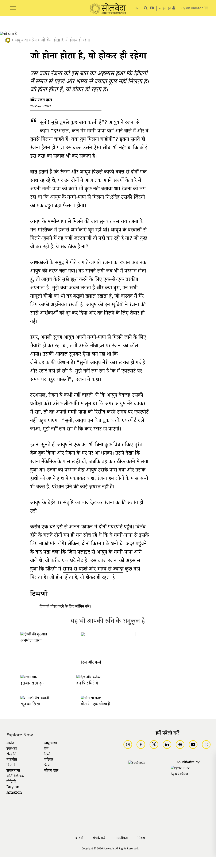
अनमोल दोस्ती (31, 641)
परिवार (48, 760)
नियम (141, 838)
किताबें (11, 766)
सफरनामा (13, 771)
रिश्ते (47, 755)
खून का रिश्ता (30, 704)
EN (137, 9)
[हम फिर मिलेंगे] (88, 678)
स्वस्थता (12, 749)
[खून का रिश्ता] (34, 698)
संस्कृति (11, 755)
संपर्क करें (99, 838)
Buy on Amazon (14, 790)
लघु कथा (21, 40)
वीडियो (11, 782)
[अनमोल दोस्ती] (33, 635)
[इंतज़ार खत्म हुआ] (29, 678)
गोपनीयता (121, 838)
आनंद (10, 744)
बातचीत (12, 760)
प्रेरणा (47, 766)
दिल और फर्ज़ (91, 662)
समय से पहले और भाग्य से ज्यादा (93, 570)
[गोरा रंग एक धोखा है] (92, 698)
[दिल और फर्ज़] (108, 636)
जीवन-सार (51, 771)
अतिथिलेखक (15, 776)
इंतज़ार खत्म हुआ (33, 683)
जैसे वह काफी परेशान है (51, 363)
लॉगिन (79, 607)
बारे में (79, 838)
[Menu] (13, 6)
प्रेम (34, 40)
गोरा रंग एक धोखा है (95, 704)
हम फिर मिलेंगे (87, 683)
